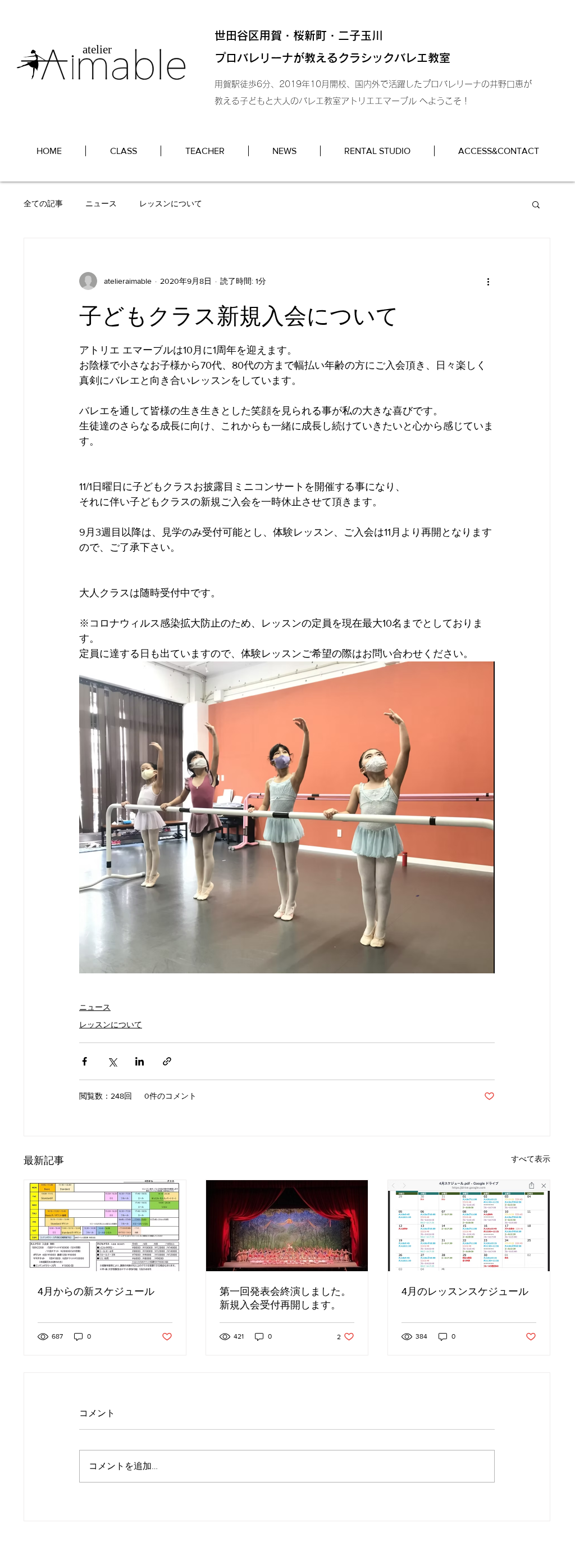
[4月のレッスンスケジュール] (469, 1225)
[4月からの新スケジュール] (105, 1225)
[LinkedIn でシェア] (139, 1061)
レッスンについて (170, 203)
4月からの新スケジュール (96, 1291)
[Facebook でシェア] (84, 1061)
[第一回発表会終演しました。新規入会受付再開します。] (287, 1225)
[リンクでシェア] (167, 1061)
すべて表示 (530, 1158)
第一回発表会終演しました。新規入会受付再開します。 (285, 1298)
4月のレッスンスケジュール (464, 1291)
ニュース (101, 203)
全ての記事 (43, 203)
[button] (536, 204)
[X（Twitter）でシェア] (112, 1061)
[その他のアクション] (488, 281)
